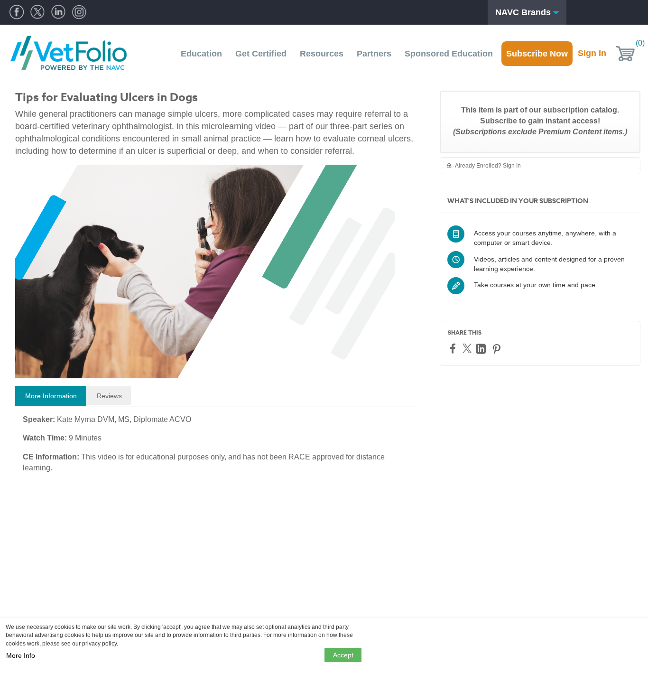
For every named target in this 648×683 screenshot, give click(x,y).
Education (201, 53)
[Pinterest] (497, 349)
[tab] (50, 396)
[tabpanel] (216, 447)
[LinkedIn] (482, 349)
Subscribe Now (537, 53)
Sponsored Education (449, 53)
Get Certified (261, 53)
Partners (374, 53)
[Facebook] (454, 348)
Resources (321, 53)
